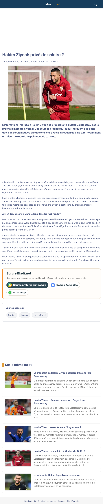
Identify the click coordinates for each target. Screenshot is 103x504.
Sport (35, 61)
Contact (61, 501)
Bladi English (73, 501)
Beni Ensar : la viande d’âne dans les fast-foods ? (35, 214)
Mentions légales (48, 501)
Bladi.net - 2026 (31, 501)
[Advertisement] (51, 30)
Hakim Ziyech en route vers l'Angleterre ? (57, 427)
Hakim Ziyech (40, 315)
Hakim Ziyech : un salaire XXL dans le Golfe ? (59, 451)
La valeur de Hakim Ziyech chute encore (57, 475)
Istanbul (24, 315)
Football (11, 315)
